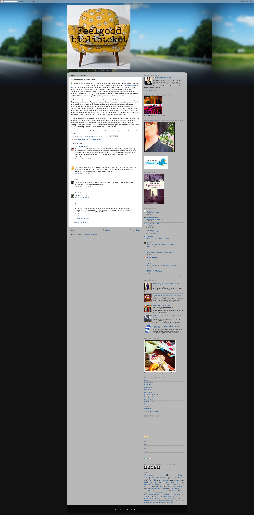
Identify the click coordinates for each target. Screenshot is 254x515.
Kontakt (97, 71)
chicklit (178, 496)
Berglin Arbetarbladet (151, 385)
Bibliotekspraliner (154, 489)
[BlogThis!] (112, 136)
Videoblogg (170, 498)
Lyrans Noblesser (152, 217)
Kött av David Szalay (152, 212)
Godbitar (174, 491)
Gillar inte (160, 498)
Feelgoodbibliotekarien (163, 77)
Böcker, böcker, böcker (151, 394)
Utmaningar (176, 494)
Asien (156, 496)
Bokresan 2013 (154, 502)
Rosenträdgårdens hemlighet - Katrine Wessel (159, 252)
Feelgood (177, 480)
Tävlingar (147, 491)
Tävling (170, 493)
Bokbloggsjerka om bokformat (161, 305)
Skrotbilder (147, 406)
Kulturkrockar (175, 489)
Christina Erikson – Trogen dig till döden (157, 238)
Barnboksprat (148, 382)
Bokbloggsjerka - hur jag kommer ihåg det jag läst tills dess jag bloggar (166, 296)
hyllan (148, 251)
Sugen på (175, 482)
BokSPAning (165, 484)
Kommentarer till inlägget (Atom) (92, 234)
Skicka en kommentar (80, 222)
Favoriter (179, 477)
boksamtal (151, 493)
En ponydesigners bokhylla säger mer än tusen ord (161, 265)
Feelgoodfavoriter (150, 484)
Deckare (162, 482)
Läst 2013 (148, 486)
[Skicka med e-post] (110, 136)
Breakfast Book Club (153, 224)
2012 (146, 444)
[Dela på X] (114, 136)
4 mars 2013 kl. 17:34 (82, 198)
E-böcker (80, 139)
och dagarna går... (152, 257)
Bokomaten (148, 389)
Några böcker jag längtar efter (154, 219)
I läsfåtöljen (107, 71)
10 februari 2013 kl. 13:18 (83, 159)
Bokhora (149, 264)
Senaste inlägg (76, 230)
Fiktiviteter (150, 243)
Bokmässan (180, 493)
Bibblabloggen (148, 387)
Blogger (135, 510)
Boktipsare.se (163, 502)
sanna (77, 192)
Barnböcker (179, 486)
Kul (165, 489)
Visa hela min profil (150, 90)
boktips (168, 486)
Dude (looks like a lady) (151, 397)
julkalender (148, 482)
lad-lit (170, 502)
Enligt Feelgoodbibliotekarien (93, 139)
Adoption (161, 493)
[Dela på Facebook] (115, 136)
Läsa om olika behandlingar (154, 271)
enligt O (149, 211)
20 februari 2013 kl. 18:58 (83, 186)
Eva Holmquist (80, 146)
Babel (146, 380)
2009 (146, 451)
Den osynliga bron (128, 131)
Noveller (166, 494)
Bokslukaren (148, 392)
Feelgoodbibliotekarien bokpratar (166, 500)
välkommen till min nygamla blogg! (156, 259)
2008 (146, 453)
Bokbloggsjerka (148, 498)
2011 (145, 446)
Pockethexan (148, 404)
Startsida (74, 71)
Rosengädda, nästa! (99, 131)
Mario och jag (150, 225)
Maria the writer (149, 401)
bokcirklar (176, 484)
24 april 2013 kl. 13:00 (82, 218)
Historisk (159, 486)
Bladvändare (165, 480)
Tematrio (147, 496)
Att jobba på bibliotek (161, 491)
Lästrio (146, 502)
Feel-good (149, 475)
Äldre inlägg (135, 230)
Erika (76, 179)
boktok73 (78, 165)
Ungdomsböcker (153, 494)
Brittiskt (152, 480)
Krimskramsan (148, 399)
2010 (146, 449)
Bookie (179, 500)
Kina (182, 491)
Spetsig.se (147, 408)
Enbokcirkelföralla (86, 71)
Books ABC (150, 236)
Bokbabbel (150, 230)
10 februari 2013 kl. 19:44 (83, 173)
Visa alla (182, 275)
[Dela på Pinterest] (117, 136)
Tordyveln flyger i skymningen (155, 232)
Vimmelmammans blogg (152, 411)
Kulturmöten (167, 496)
